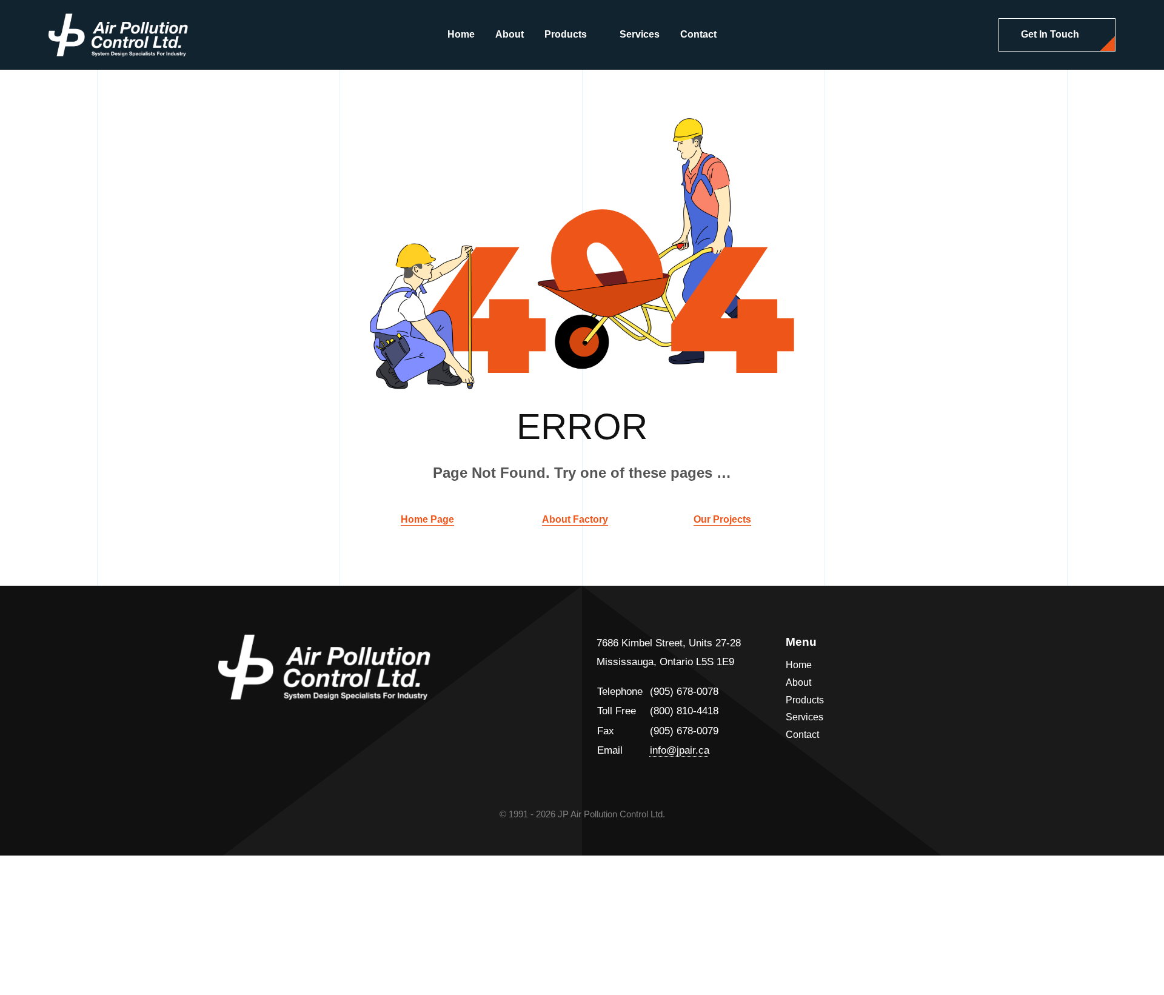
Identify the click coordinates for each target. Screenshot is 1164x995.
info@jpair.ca (679, 750)
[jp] (118, 18)
